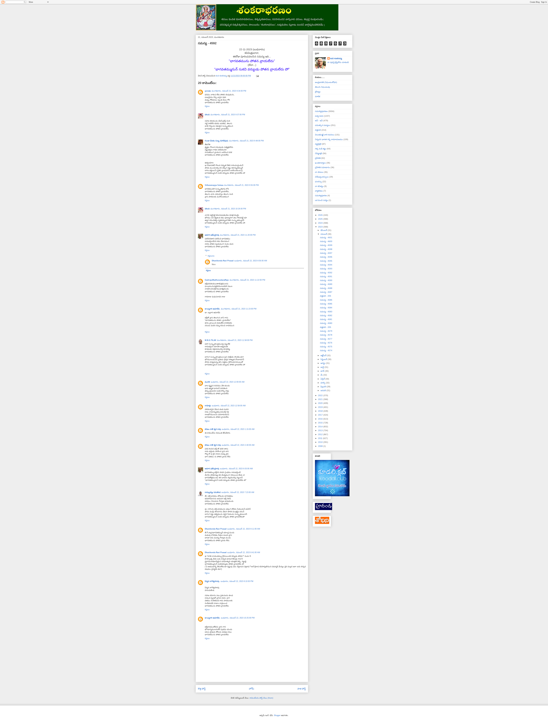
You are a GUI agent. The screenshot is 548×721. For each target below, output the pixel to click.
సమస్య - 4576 (326, 343)
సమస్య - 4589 (326, 284)
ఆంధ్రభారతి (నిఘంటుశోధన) (326, 82)
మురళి (207, 382)
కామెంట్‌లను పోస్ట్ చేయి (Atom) (261, 698)
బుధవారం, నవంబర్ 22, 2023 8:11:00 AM (243, 529)
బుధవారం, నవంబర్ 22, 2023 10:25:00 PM (238, 618)
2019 (320, 407)
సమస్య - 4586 (326, 300)
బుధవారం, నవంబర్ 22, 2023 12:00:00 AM (227, 382)
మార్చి (323, 383)
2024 (320, 223)
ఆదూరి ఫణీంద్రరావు (212, 235)
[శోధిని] (322, 523)
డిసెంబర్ (324, 230)
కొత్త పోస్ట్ (202, 688)
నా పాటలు (319, 172)
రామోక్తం (208, 406)
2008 (320, 446)
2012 (320, 434)
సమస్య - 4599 (326, 245)
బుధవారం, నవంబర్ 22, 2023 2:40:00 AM (238, 445)
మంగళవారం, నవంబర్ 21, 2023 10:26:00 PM (228, 209)
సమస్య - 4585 (326, 304)
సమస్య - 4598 (326, 249)
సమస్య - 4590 (326, 280)
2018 (320, 411)
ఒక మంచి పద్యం (321, 200)
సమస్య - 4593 (326, 268)
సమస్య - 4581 (326, 319)
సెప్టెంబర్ (324, 359)
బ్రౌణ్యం (318, 92)
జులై (323, 367)
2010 (320, 442)
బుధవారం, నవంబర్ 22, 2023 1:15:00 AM (238, 429)
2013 (320, 430)
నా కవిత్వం (319, 186)
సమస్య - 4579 (326, 331)
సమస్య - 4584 (326, 307)
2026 (320, 215)
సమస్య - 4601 (326, 237)
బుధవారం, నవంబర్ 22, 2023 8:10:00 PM (237, 581)
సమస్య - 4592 (326, 272)
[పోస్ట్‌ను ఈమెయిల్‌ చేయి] (257, 76)
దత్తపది (318, 130)
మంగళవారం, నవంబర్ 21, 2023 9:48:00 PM (246, 141)
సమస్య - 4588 (326, 288)
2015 (320, 423)
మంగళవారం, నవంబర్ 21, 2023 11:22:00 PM (247, 280)
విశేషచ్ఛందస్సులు (322, 177)
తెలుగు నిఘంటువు (322, 87)
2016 (320, 419)
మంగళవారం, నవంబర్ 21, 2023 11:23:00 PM (238, 309)
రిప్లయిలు (211, 256)
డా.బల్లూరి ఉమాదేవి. (212, 309)
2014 (320, 426)
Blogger (277, 715)
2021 (320, 399)
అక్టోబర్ (324, 355)
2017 (320, 415)
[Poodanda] (323, 509)
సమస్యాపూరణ (321, 195)
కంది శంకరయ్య (336, 58)
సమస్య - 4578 (326, 335)
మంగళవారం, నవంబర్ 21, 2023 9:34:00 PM (229, 91)
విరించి (207, 115)
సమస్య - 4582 (326, 315)
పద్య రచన (319, 116)
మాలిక (317, 96)
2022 (320, 395)
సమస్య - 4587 (326, 292)
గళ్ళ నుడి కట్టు (320, 149)
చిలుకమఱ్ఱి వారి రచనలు (324, 135)
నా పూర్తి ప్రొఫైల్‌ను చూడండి (338, 62)
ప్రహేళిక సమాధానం (322, 167)
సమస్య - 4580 (326, 323)
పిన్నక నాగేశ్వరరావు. (212, 581)
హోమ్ (251, 688)
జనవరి (324, 390)
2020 (320, 403)
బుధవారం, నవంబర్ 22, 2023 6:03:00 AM (236, 469)
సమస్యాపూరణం (321, 111)
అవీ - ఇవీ (319, 120)
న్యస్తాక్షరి (318, 144)
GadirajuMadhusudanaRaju (217, 280)
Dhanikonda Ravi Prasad (222, 261)
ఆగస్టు (323, 363)
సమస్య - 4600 (326, 241)
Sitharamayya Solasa (214, 185)
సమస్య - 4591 (326, 276)
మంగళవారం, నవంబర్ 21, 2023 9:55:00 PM (241, 185)
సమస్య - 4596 (326, 257)
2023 (320, 227)
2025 (320, 219)
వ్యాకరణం (319, 191)
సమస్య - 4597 (326, 253)
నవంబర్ (324, 234)
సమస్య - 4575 (326, 346)
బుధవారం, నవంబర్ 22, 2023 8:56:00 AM (250, 261)
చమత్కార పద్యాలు (322, 125)
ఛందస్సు (318, 181)
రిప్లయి (207, 106)
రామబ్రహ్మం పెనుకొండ (213, 492)
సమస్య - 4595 (326, 261)
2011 (320, 438)
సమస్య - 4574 (326, 350)
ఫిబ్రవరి (324, 386)
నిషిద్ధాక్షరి (318, 153)
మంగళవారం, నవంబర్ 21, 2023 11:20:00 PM (238, 235)
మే (322, 375)
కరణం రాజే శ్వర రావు (213, 429)
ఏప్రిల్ (323, 379)
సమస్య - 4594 (326, 265)
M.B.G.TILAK (210, 340)
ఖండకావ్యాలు (320, 163)
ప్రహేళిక (318, 158)
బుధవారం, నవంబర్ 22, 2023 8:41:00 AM (243, 552)
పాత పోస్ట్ (301, 688)
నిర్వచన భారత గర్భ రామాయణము (329, 139)
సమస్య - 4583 (326, 311)
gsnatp (208, 91)
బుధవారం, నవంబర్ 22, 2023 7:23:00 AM (237, 492)
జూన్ (323, 371)
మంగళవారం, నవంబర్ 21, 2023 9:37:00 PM (227, 115)
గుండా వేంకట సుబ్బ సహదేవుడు (216, 141)
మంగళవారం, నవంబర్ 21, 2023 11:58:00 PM (235, 340)
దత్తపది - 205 (325, 296)
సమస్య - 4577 (326, 339)
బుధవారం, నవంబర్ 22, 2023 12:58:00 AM (229, 406)
